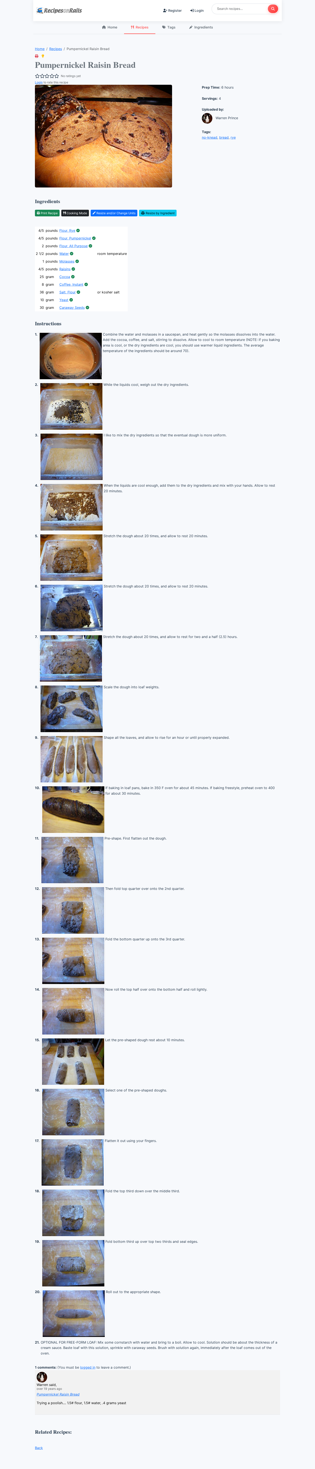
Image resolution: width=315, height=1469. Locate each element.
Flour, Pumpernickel (75, 238)
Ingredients (203, 27)
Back (39, 1448)
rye (233, 137)
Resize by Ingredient (160, 213)
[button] (43, 56)
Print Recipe (49, 213)
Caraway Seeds (72, 307)
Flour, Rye (67, 230)
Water (64, 253)
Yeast (63, 300)
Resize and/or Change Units (115, 213)
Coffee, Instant (71, 284)
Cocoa (64, 277)
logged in (87, 1367)
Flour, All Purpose (73, 246)
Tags (171, 27)
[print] (36, 56)
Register (175, 10)
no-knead (209, 137)
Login (199, 10)
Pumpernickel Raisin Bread (58, 1394)
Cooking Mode (77, 213)
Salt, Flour (67, 292)
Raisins (64, 269)
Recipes (142, 27)
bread (224, 137)
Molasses (66, 261)
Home (112, 27)
